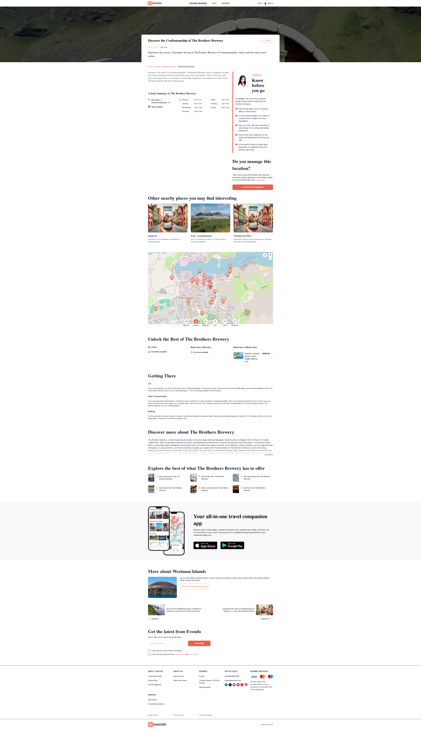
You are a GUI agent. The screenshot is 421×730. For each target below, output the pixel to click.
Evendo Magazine (154, 684)
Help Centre (152, 700)
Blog (214, 3)
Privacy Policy (193, 654)
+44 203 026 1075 (232, 676)
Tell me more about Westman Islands (194, 586)
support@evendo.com (233, 680)
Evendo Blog (152, 680)
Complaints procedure (156, 704)
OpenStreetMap (155, 253)
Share (268, 40)
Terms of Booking (205, 715)
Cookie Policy (180, 654)
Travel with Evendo (155, 676)
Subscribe (199, 643)
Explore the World (198, 3)
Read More (269, 454)
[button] (210, 287)
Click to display (157, 107)
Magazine (226, 3)
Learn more (260, 180)
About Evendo (179, 676)
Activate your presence (253, 187)
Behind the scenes (180, 680)
